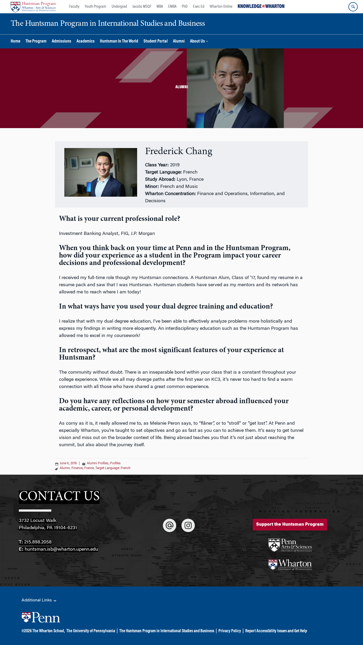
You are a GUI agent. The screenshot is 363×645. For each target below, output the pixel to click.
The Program (36, 41)
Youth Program (95, 7)
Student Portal (155, 41)
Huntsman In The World (119, 41)
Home (15, 41)
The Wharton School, (48, 631)
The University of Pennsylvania (90, 631)
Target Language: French (112, 468)
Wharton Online (221, 7)
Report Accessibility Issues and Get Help (276, 631)
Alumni (179, 41)
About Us (197, 41)
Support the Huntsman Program (290, 524)
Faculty (74, 7)
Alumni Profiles (97, 463)
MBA (160, 7)
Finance (77, 468)
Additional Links (37, 600)
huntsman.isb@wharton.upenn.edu (61, 549)
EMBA (172, 7)
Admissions (61, 41)
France (89, 468)
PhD (185, 7)
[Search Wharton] (353, 6)
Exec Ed (198, 7)
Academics (86, 41)
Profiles (115, 463)
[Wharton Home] (33, 6)
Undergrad (119, 7)
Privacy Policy (229, 631)
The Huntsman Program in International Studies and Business (166, 631)
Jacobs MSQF (141, 7)
